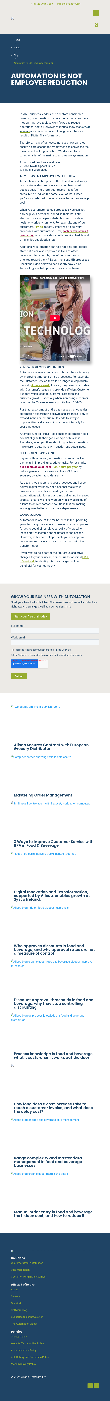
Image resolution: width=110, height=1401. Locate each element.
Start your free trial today (30, 616)
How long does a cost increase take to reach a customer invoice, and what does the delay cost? (53, 1108)
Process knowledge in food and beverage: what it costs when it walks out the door (54, 1055)
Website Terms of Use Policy (27, 1343)
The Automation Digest (24, 1323)
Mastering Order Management (43, 795)
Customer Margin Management (28, 1276)
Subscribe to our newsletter (27, 1316)
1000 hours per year (65, 467)
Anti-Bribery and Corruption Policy (30, 1357)
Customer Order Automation (27, 1262)
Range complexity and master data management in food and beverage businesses (48, 1161)
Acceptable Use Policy (23, 1350)
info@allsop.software (68, 3)
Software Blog (19, 1310)
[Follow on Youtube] (96, 1385)
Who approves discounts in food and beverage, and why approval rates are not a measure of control (54, 949)
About (14, 1289)
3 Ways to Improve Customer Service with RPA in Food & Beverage (54, 843)
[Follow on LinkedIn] (96, 13)
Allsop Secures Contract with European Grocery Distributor (51, 746)
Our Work (16, 1303)
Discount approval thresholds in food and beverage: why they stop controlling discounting (54, 1003)
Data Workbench (20, 1269)
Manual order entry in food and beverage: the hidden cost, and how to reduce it (54, 1213)
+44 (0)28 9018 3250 (41, 3)
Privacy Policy (19, 1336)
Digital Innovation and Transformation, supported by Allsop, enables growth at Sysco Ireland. (52, 895)
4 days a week (40, 385)
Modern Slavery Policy (23, 1363)
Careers (15, 1296)
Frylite (39, 227)
